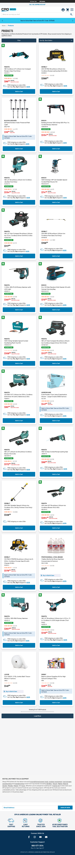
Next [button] (72, 20)
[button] (56, 40)
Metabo (10, 786)
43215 (28, 87)
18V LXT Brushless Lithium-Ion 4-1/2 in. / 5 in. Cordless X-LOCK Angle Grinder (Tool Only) (55, 620)
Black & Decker (10, 120)
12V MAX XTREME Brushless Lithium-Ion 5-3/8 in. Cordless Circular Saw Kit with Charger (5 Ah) (18, 561)
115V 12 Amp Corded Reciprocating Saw (54, 452)
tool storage (67, 781)
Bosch (43, 120)
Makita (7, 67)
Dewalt (44, 67)
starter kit (56, 786)
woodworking (7, 783)
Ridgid (16, 786)
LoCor (6, 674)
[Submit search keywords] (71, 14)
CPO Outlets (42, 1)
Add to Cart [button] (19, 91)
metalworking (19, 783)
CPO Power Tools (33, 1)
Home (3, 25)
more (23, 786)
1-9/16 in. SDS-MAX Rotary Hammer (16, 618)
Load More (37, 716)
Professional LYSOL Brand (52, 557)
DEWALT (49, 783)
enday (43, 674)
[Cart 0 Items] (67, 9)
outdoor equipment (55, 781)
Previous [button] (2, 20)
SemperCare (46, 392)
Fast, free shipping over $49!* (37, 4)
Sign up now (65, 807)
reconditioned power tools (39, 781)
